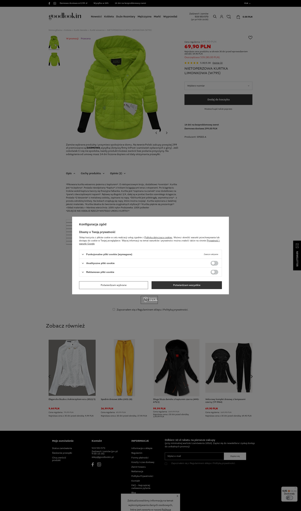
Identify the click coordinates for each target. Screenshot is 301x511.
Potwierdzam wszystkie (186, 285)
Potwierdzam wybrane (113, 285)
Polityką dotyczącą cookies (158, 237)
